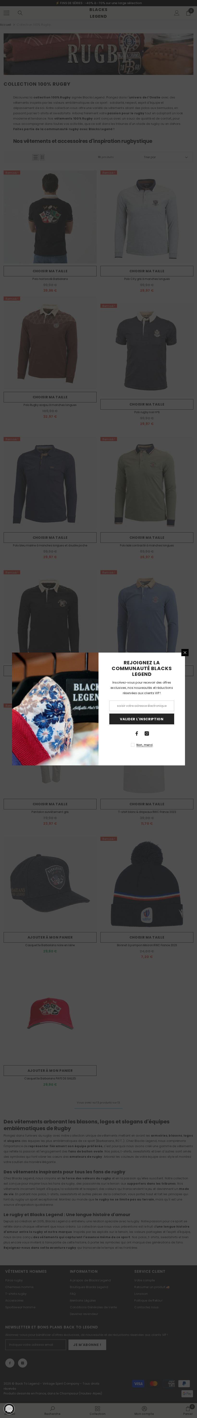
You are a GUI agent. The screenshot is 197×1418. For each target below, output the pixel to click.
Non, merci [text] (144, 745)
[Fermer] (185, 652)
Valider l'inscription (142, 719)
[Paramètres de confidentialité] (9, 1408)
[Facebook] (137, 733)
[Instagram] (147, 733)
